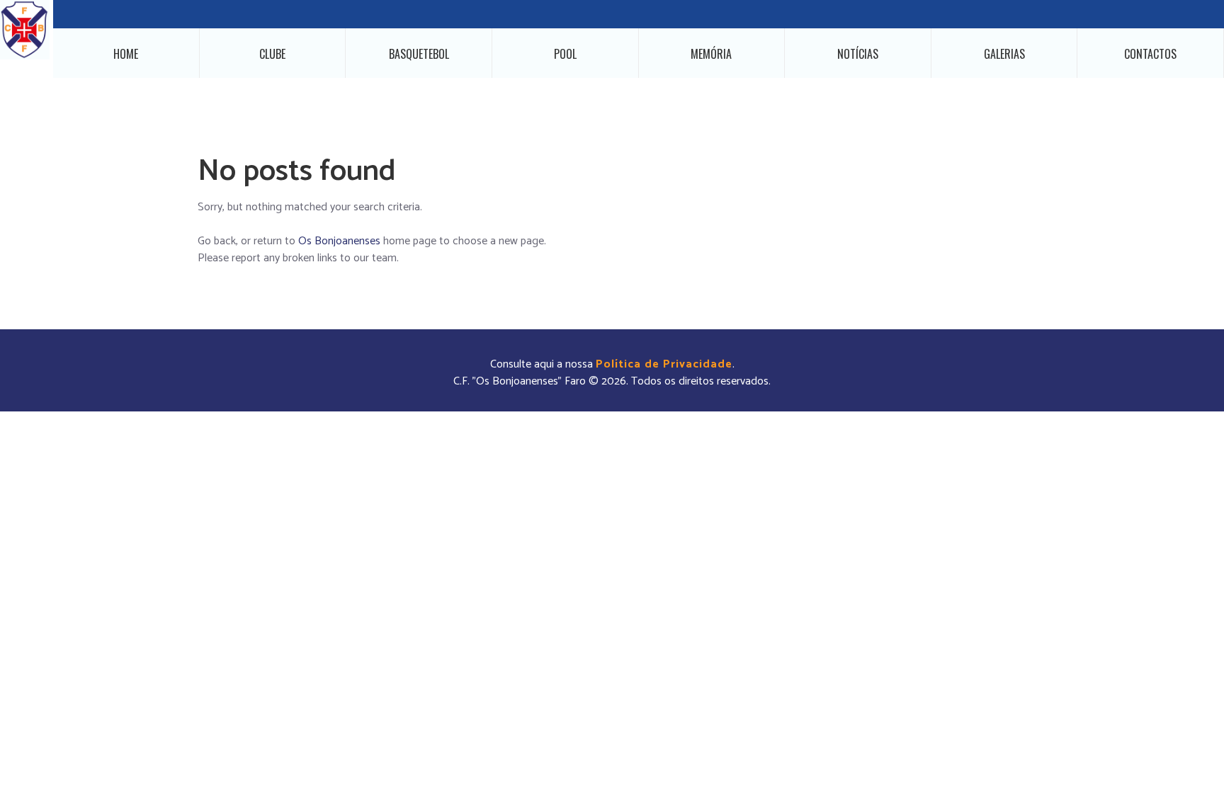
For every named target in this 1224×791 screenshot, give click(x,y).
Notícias (857, 53)
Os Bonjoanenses (339, 241)
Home (125, 53)
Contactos (1150, 53)
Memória (711, 53)
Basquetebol (419, 53)
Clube (272, 53)
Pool (565, 53)
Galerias (1004, 53)
